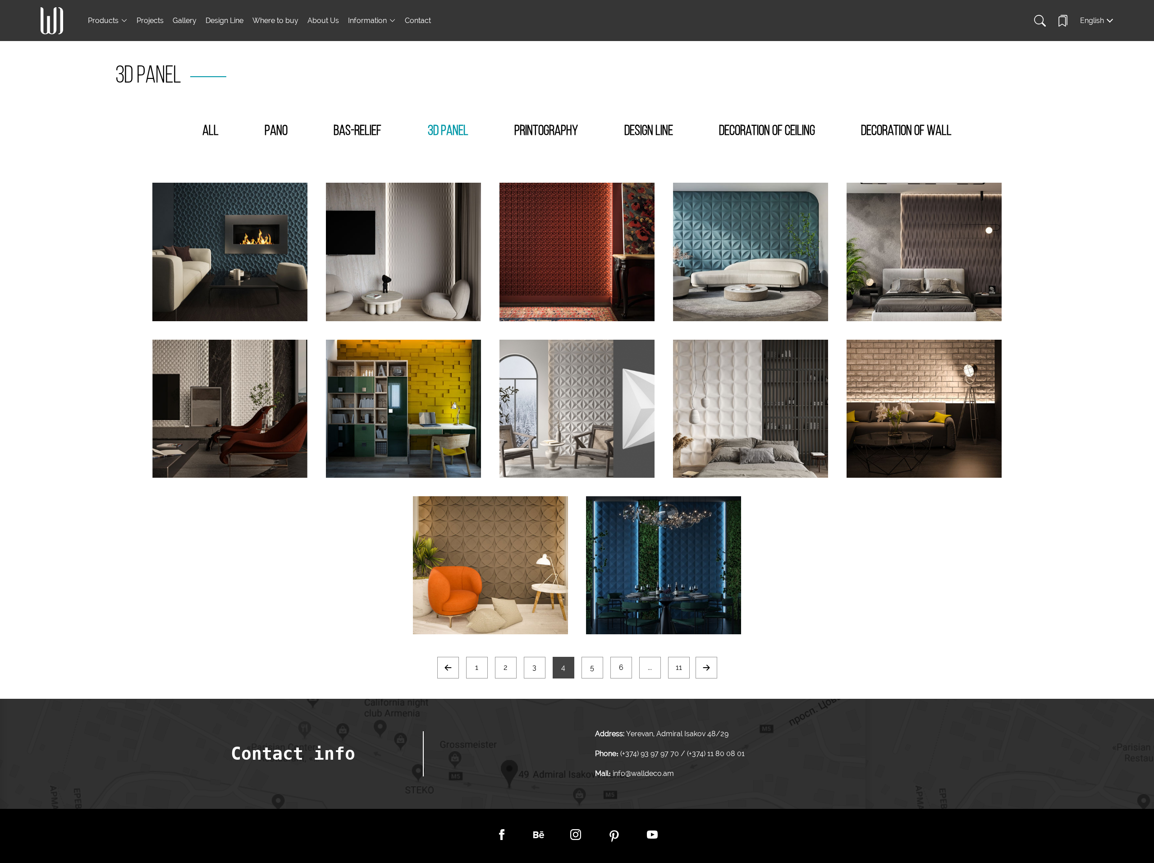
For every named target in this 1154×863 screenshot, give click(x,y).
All (210, 131)
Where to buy (275, 20)
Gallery (185, 20)
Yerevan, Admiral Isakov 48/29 (677, 733)
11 (679, 667)
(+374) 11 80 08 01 (715, 753)
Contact (418, 20)
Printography (546, 131)
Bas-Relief (357, 131)
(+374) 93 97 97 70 (650, 753)
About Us (323, 20)
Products (103, 20)
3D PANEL (448, 131)
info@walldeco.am (643, 773)
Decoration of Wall (906, 131)
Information (367, 20)
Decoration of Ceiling (767, 131)
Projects (150, 20)
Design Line (224, 20)
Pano (276, 131)
